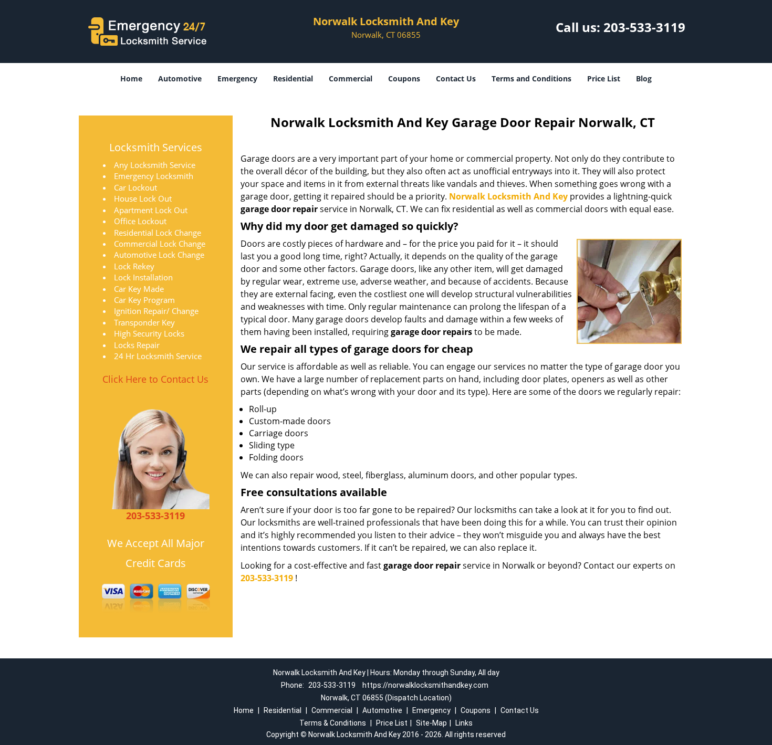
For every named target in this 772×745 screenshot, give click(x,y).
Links (464, 723)
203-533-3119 (644, 27)
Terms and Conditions (531, 78)
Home (131, 78)
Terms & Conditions (332, 723)
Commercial (350, 78)
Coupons (404, 78)
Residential (293, 78)
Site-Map (431, 723)
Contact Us (456, 78)
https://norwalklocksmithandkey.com (425, 685)
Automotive (180, 78)
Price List (603, 78)
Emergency (237, 78)
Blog (644, 78)
